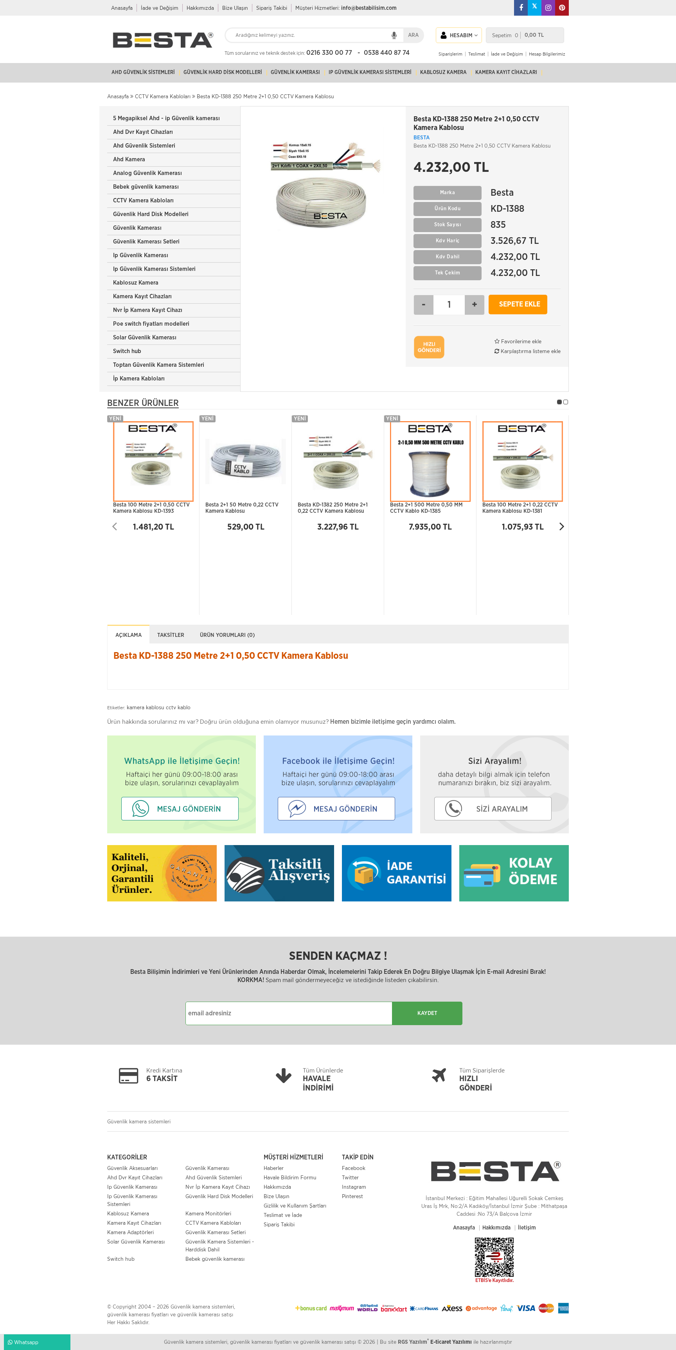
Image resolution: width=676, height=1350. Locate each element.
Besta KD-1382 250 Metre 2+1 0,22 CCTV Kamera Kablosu (333, 508)
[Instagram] (548, 8)
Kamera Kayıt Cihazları (142, 296)
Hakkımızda (200, 8)
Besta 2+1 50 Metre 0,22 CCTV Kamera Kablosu (242, 508)
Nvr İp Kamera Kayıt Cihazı (147, 310)
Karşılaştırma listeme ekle (530, 351)
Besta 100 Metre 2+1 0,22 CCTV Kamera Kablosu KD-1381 (520, 508)
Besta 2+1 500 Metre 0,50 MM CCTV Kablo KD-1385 (426, 508)
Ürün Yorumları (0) (227, 635)
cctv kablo (178, 707)
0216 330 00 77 (329, 52)
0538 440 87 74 (387, 52)
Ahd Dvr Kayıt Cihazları (143, 132)
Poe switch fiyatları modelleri (151, 324)
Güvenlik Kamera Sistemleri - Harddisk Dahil (219, 1245)
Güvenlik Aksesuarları (132, 1168)
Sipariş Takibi (271, 8)
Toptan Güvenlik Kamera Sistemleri (158, 365)
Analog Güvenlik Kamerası (147, 173)
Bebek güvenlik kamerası (146, 187)
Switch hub (127, 351)
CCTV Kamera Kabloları (143, 201)
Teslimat (476, 54)
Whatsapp (25, 1342)
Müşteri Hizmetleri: (346, 8)
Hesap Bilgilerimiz (547, 54)
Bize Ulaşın (235, 8)
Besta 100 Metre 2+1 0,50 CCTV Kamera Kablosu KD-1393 (151, 508)
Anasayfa (122, 8)
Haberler (274, 1168)
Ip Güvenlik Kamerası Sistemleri (154, 269)
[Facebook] (521, 8)
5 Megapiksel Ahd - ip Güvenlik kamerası (166, 118)
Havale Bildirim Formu (290, 1177)
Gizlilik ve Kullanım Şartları (295, 1205)
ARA (413, 35)
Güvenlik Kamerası (137, 228)
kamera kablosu (145, 707)
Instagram (354, 1187)
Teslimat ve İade (283, 1215)
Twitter (350, 1177)
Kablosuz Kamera (135, 283)
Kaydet (427, 1013)
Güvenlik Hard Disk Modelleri (151, 214)
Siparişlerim (450, 54)
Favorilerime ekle (520, 341)
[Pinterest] (562, 8)
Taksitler (170, 635)
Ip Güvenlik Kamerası (140, 255)
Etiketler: (116, 707)
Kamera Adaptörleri (130, 1232)
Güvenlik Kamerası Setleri (146, 242)
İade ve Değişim (159, 8)
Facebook (353, 1168)
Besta (422, 138)
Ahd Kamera (129, 159)
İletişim (527, 1228)
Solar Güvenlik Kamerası (144, 338)
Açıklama (128, 635)
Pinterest (352, 1196)
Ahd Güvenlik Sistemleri (144, 146)
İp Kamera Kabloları (139, 379)
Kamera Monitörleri (208, 1213)
